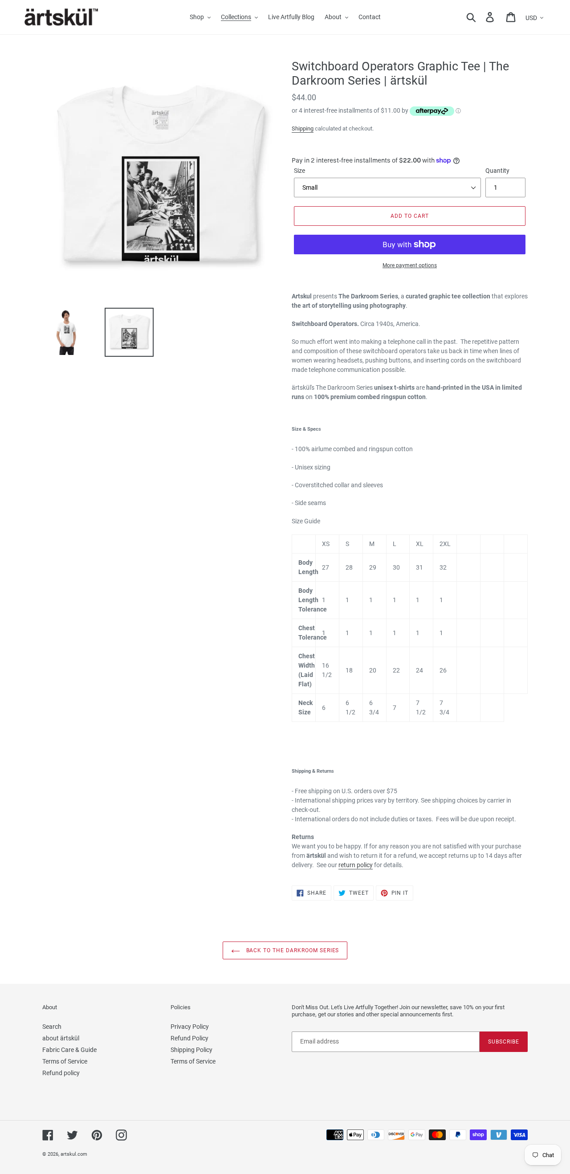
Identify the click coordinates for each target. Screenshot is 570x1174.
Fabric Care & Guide (69, 1049)
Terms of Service (64, 1061)
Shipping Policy (191, 1049)
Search (51, 1026)
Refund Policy (189, 1038)
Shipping (303, 128)
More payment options (410, 265)
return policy (355, 864)
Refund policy (61, 1072)
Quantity (497, 170)
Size (299, 170)
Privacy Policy (190, 1026)
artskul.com (74, 1154)
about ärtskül (60, 1038)
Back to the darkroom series (291, 950)
